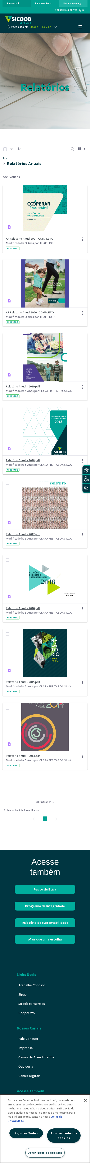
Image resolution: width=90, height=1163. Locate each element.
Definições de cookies (45, 1152)
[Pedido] (19, 149)
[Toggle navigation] (80, 27)
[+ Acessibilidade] (86, 488)
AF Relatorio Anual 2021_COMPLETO (29, 238)
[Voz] (86, 479)
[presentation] (17, 3)
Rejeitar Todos (26, 1133)
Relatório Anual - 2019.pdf (23, 386)
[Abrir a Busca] (72, 149)
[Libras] (86, 470)
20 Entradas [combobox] (43, 802)
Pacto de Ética (45, 889)
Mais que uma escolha (45, 939)
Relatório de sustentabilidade (45, 923)
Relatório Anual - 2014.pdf (23, 755)
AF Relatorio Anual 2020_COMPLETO (30, 312)
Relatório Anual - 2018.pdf (23, 460)
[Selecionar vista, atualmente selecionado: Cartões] (82, 149)
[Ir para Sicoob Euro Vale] (18, 20)
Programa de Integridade (45, 906)
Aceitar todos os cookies (63, 1135)
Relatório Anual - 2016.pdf (23, 608)
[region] (45, 1128)
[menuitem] (13, 3)
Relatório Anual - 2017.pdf (23, 534)
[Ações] (82, 239)
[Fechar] (85, 1100)
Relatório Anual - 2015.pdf (23, 682)
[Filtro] (11, 149)
